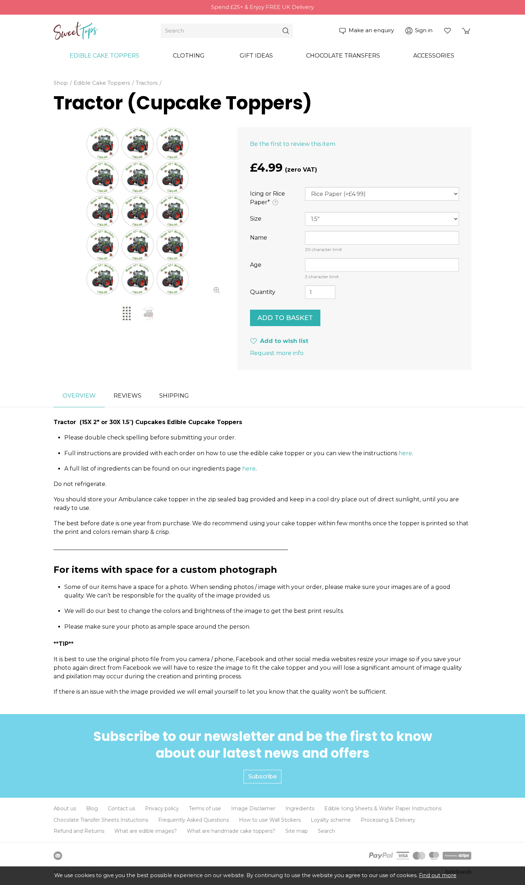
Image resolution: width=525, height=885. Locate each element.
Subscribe (262, 776)
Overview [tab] (79, 395)
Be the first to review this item (292, 144)
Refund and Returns (79, 831)
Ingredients (299, 808)
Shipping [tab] (174, 395)
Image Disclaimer (253, 808)
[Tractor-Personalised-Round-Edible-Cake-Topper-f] (137, 211)
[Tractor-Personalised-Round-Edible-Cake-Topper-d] (148, 313)
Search (326, 831)
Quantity (262, 292)
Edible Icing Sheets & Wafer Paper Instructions (382, 808)
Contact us (121, 808)
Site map (296, 831)
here (405, 453)
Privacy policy (162, 808)
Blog (92, 808)
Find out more (437, 875)
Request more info (277, 353)
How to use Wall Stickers (270, 820)
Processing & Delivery (388, 820)
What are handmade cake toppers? (231, 831)
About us (65, 808)
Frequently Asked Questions (193, 820)
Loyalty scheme (331, 820)
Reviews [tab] (127, 395)
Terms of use (205, 808)
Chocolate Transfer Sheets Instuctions (101, 820)
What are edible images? (145, 831)
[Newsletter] (58, 855)
